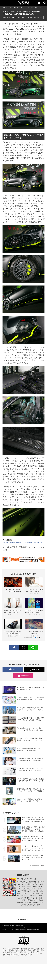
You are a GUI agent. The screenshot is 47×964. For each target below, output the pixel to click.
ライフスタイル (11, 7)
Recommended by (29, 637)
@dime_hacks (25, 675)
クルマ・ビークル (23, 7)
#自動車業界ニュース (35, 18)
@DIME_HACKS (36, 669)
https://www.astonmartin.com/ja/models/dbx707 (23, 542)
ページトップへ (23, 919)
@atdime (13, 669)
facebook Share (14, 647)
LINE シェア (33, 647)
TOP (4, 7)
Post (23, 647)
